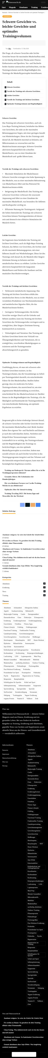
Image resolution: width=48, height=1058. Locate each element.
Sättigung (7, 695)
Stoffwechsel (8, 692)
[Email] (15, 43)
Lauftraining (8, 656)
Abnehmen (23, 584)
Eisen (19, 617)
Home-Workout (39, 640)
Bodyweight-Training (11, 614)
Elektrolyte (27, 617)
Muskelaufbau (8, 663)
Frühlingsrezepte (31, 627)
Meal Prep (37, 656)
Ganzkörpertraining (10, 634)
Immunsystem (29, 643)
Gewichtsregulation (10, 637)
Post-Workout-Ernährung (12, 669)
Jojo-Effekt (7, 647)
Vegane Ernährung (31, 695)
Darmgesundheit (33, 614)
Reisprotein (7, 679)
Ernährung (23, 587)
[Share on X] (11, 43)
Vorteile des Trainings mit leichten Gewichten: (23, 100)
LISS (16, 656)
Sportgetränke (21, 689)
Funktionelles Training (27, 630)
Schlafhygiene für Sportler (12, 682)
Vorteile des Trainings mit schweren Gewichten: (23, 91)
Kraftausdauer (8, 653)
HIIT (29, 640)
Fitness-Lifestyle (9, 627)
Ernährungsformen (20, 621)
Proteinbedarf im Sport (11, 673)
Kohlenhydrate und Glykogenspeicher (16, 650)
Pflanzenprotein (9, 666)
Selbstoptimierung (10, 685)
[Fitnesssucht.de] (13, 2)
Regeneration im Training (30, 676)
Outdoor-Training (38, 663)
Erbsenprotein (38, 617)
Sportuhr (32, 689)
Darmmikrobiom (9, 617)
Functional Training (10, 630)
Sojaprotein (37, 685)
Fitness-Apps (28, 624)
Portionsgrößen (34, 666)
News (23, 591)
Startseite (4, 12)
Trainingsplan (17, 695)
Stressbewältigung (21, 692)
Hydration (7, 643)
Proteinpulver (26, 673)
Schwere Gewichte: (13, 87)
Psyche (6, 676)
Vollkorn (29, 698)
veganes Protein (9, 698)
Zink (36, 698)
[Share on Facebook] (7, 43)
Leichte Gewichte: (13, 95)
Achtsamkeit (18, 608)
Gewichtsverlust (24, 637)
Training (7, 16)
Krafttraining (20, 653)
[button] (4, 2)
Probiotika (26, 669)
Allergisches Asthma (31, 608)
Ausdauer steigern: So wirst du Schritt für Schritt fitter (23, 535)
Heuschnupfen (20, 640)
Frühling (20, 627)
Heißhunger (36, 637)
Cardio (23, 614)
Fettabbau (18, 624)
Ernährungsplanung (35, 621)
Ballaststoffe (30, 611)
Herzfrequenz (8, 640)
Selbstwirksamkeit (25, 685)
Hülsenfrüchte (17, 643)
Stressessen (33, 692)
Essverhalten (8, 624)
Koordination (35, 650)
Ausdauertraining (17, 611)
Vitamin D (20, 698)
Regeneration (15, 676)
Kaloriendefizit (19, 647)
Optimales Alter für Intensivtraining (18, 489)
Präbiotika (37, 673)
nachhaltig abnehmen (23, 663)
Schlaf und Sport (29, 682)
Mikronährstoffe (25, 660)
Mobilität (36, 660)
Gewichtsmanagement (26, 634)
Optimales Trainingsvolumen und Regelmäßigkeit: (25, 104)
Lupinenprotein (26, 656)
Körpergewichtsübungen (35, 653)
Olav (9, 48)
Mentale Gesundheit (10, 660)
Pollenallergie (21, 666)
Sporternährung (9, 689)
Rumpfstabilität (19, 679)
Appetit (6, 611)
